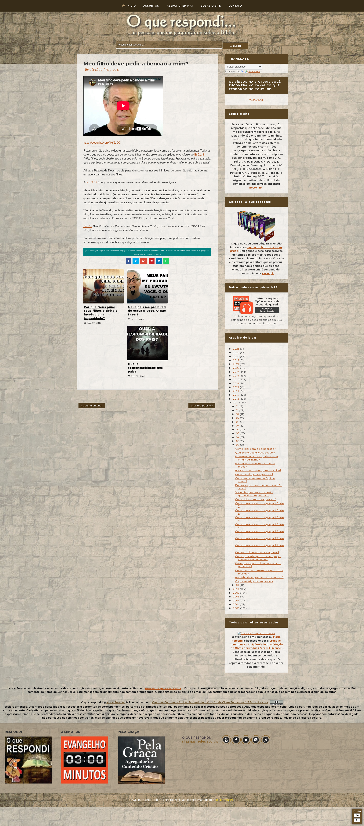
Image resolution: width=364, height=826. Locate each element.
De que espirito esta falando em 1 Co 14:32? (258, 486)
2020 (236, 367)
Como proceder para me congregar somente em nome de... (258, 558)
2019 (236, 371)
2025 (236, 348)
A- (357, 820)
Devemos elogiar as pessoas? (254, 474)
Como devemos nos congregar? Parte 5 (259, 519)
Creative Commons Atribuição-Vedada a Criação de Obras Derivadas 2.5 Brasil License (256, 644)
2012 (236, 398)
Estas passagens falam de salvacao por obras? (258, 565)
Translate (254, 71)
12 (237, 406)
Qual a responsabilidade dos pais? (145, 367)
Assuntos (151, 5)
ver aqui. (268, 273)
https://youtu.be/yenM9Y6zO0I (102, 142)
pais (116, 70)
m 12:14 (92, 182)
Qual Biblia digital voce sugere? (255, 452)
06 (238, 429)
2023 (236, 356)
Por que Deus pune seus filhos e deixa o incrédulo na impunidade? (101, 312)
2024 (236, 352)
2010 (236, 589)
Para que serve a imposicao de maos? (255, 465)
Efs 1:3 (87, 226)
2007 (236, 600)
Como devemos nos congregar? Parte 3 (259, 533)
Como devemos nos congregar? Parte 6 (259, 511)
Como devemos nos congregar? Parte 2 (259, 540)
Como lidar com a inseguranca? (255, 499)
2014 (236, 391)
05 (238, 433)
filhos (107, 70)
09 (238, 418)
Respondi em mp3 (180, 5)
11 (237, 410)
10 (238, 414)
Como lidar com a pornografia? (255, 448)
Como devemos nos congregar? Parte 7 (259, 504)
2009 (236, 592)
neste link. (256, 187)
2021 (236, 364)
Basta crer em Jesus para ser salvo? (258, 470)
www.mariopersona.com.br (163, 688)
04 (238, 437)
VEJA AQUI (256, 99)
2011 (236, 402)
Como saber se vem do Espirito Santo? (255, 479)
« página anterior (91, 405)
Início (131, 5)
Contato (235, 5)
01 (238, 585)
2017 (236, 379)
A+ (357, 815)
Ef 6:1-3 (199, 154)
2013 (236, 394)
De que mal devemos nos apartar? (257, 552)
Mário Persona (224, 800)
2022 (236, 360)
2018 (236, 375)
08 (238, 422)
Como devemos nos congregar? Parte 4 (259, 526)
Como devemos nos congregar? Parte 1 (259, 547)
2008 (236, 596)
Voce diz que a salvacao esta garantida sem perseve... (254, 493)
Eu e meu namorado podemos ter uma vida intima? (256, 458)
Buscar (236, 45)
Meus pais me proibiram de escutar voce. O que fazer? (147, 310)
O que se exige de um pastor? (254, 581)
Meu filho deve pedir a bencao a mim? (259, 577)
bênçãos (96, 70)
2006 (236, 604)
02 (238, 444)
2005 (236, 608)
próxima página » (202, 405)
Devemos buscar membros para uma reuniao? (259, 572)
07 (238, 425)
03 (238, 441)
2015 (236, 387)
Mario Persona (116, 702)
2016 (236, 383)
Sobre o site (211, 5)
